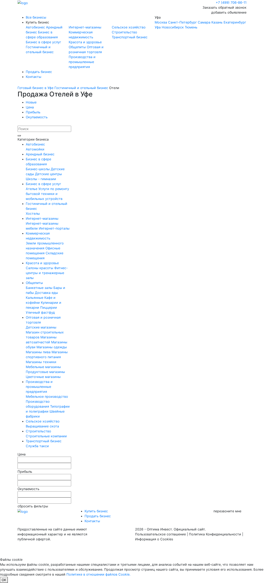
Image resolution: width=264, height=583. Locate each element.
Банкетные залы (39, 288)
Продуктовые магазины (45, 372)
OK (4, 580)
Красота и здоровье (85, 42)
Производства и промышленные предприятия (82, 62)
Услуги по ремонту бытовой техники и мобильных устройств (47, 194)
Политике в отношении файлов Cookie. (98, 574)
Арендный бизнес (40, 154)
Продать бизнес (39, 72)
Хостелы (33, 213)
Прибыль (33, 112)
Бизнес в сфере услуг (43, 42)
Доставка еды (46, 293)
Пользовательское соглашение (160, 534)
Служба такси (37, 446)
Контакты (33, 77)
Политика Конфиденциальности (215, 534)
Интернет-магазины (85, 27)
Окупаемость (37, 117)
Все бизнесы (36, 17)
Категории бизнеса (33, 139)
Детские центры (48, 174)
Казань (217, 22)
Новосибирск (173, 27)
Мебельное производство (47, 396)
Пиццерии (48, 307)
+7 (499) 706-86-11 (231, 2)
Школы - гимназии (41, 179)
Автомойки (35, 149)
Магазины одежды (52, 347)
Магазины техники (41, 362)
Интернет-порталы (54, 228)
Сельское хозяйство (129, 27)
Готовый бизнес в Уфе (35, 88)
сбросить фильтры (33, 506)
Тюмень (191, 27)
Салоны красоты (40, 268)
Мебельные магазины (43, 367)
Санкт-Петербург (182, 22)
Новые (31, 102)
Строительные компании (46, 436)
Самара (204, 22)
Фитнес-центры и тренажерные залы (47, 273)
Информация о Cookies (154, 539)
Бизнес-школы (38, 169)
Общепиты (78, 47)
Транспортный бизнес (129, 37)
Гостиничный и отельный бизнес (81, 88)
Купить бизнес (37, 22)
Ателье (32, 189)
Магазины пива (39, 352)
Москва (161, 22)
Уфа (200, 22)
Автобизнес (36, 27)
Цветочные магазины (43, 377)
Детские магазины (41, 327)
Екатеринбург (235, 22)
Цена (30, 107)
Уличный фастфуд (40, 312)
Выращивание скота (42, 426)
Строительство (124, 32)
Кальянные (35, 298)
